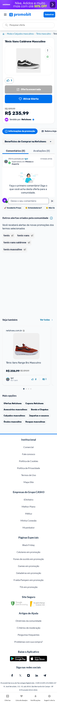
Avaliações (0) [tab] (41, 150)
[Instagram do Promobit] (28, 675)
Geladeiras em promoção (28, 573)
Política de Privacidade (28, 468)
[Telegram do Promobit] (45, 675)
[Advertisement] (28, 284)
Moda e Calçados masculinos (20, 34)
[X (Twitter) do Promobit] (20, 675)
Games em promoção (28, 566)
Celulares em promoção (28, 552)
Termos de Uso (28, 475)
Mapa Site (29, 482)
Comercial (28, 447)
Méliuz (28, 513)
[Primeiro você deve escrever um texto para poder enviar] (52, 201)
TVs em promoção (29, 587)
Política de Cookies (28, 461)
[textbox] (28, 201)
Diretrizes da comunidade (28, 620)
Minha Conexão (28, 520)
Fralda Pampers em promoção (29, 580)
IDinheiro (28, 499)
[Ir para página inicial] (4, 34)
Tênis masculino (43, 34)
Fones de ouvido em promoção (28, 559)
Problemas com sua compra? (28, 641)
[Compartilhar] (47, 56)
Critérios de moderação (28, 627)
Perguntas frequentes (28, 634)
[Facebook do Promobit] (12, 675)
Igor (26, 159)
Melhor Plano (28, 506)
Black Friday (28, 545)
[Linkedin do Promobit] (37, 675)
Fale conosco (28, 454)
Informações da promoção (21, 131)
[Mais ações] (47, 50)
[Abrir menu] (5, 14)
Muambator (29, 527)
